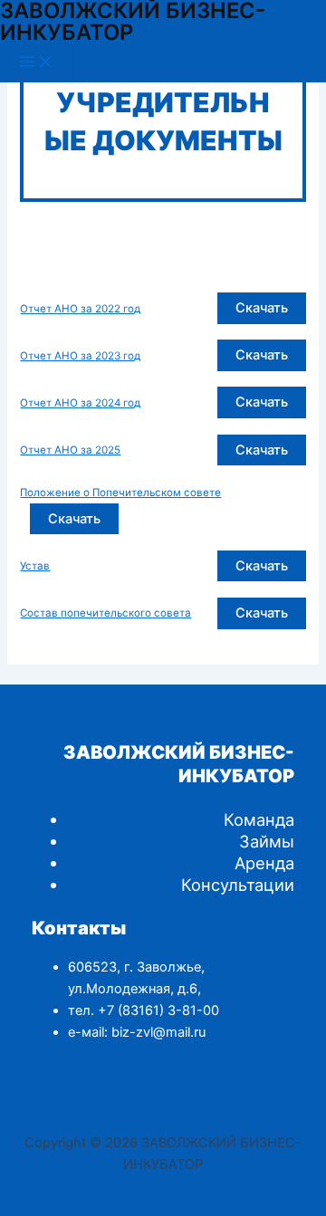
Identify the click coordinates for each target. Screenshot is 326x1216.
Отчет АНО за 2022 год (80, 308)
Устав (35, 566)
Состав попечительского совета (105, 613)
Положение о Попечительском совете (120, 492)
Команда (259, 819)
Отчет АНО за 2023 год (80, 355)
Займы (266, 841)
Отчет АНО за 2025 (70, 450)
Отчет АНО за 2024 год (80, 403)
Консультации (237, 885)
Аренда (264, 863)
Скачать (261, 308)
